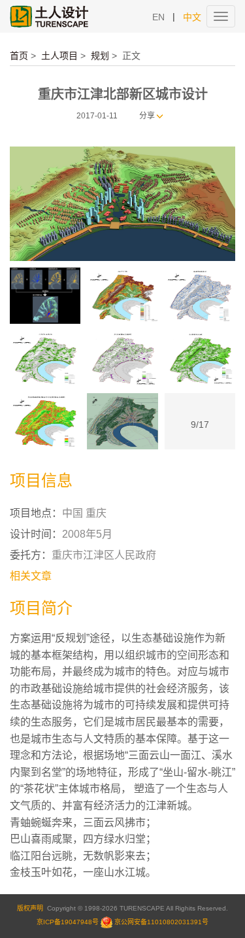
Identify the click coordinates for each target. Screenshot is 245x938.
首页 (19, 55)
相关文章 (31, 576)
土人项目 (59, 55)
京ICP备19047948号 (68, 922)
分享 (147, 115)
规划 (100, 55)
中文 (192, 17)
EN (158, 17)
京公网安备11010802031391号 (161, 922)
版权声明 (30, 908)
